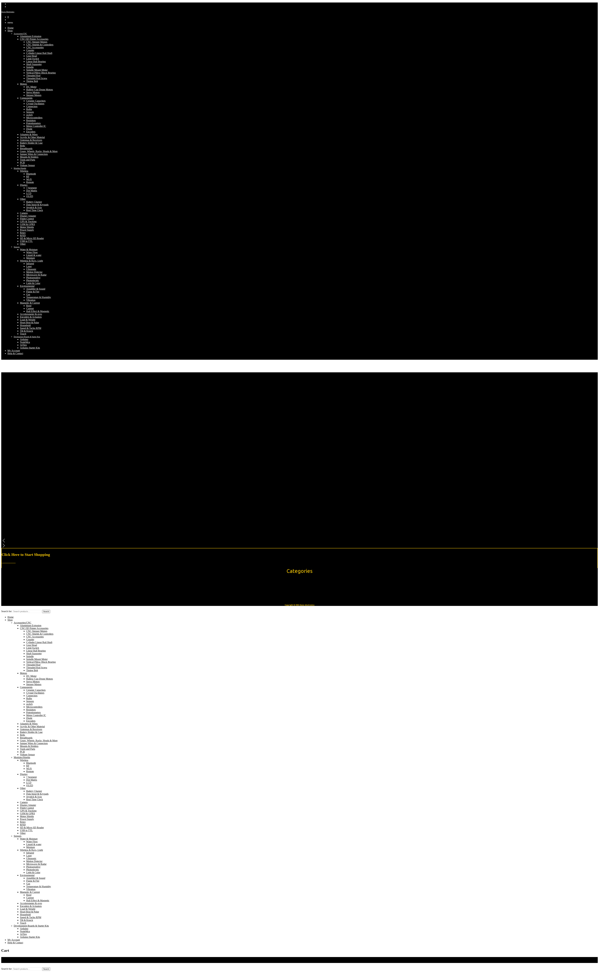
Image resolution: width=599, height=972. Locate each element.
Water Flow (32, 252)
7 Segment (31, 187)
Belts (22, 145)
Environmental (27, 286)
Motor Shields (27, 227)
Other (23, 199)
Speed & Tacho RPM (30, 328)
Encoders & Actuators (31, 317)
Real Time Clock (34, 210)
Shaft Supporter (34, 64)
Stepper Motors (33, 95)
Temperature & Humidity (38, 297)
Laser (29, 266)
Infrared (30, 263)
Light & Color (33, 283)
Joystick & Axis (34, 207)
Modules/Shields (20, 168)
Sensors (30, 112)
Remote (30, 182)
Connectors (31, 106)
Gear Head (31, 56)
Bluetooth (31, 173)
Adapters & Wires (29, 134)
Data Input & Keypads (37, 204)
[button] (299, 540)
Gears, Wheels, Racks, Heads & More (39, 151)
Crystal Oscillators (35, 103)
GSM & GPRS (27, 224)
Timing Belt (32, 81)
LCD (28, 193)
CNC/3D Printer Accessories (34, 39)
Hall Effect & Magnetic (37, 311)
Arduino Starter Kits (30, 347)
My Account (13, 350)
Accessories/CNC (20, 34)
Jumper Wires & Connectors (34, 154)
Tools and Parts (27, 159)
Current (30, 308)
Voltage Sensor (27, 165)
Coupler (30, 50)
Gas (28, 294)
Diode (29, 129)
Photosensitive (33, 277)
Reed (28, 305)
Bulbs (29, 109)
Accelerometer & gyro (31, 314)
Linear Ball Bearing (36, 61)
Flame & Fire (32, 291)
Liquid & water (33, 255)
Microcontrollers (34, 117)
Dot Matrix (31, 190)
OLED (29, 196)
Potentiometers (33, 123)
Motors (23, 84)
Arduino (24, 339)
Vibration (30, 300)
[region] (299, 460)
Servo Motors (33, 92)
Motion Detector (34, 272)
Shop (10, 30)
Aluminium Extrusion (30, 36)
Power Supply (27, 230)
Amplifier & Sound (35, 289)
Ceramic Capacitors (36, 100)
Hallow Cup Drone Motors (39, 89)
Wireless (24, 171)
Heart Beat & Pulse (29, 322)
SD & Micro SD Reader (32, 238)
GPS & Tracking (28, 221)
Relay (23, 232)
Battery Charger (34, 202)
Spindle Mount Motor (37, 70)
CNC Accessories (35, 47)
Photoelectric (32, 280)
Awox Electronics (7, 12)
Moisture (30, 258)
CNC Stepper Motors (36, 42)
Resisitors (31, 120)
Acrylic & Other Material (32, 137)
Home (10, 28)
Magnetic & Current (30, 303)
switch (29, 115)
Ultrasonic (31, 269)
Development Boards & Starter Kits (27, 337)
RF (27, 176)
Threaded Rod (33, 75)
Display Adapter (28, 216)
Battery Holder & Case (31, 143)
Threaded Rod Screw (36, 78)
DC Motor (31, 86)
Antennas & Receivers (31, 140)
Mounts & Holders (29, 157)
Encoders (30, 131)
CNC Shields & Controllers (39, 44)
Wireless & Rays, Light (31, 260)
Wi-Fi (29, 179)
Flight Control (27, 218)
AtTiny (23, 345)
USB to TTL (26, 241)
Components (26, 98)
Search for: (6, 611)
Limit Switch (32, 58)
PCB (22, 162)
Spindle (30, 67)
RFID (23, 235)
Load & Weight (27, 319)
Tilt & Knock (26, 331)
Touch (23, 333)
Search (46, 611)
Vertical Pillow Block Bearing (41, 72)
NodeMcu (25, 342)
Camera (24, 213)
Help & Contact (15, 353)
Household (25, 325)
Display (24, 185)
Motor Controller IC (36, 126)
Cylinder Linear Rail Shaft (39, 53)
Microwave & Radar (36, 274)
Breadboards (26, 148)
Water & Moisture (29, 249)
